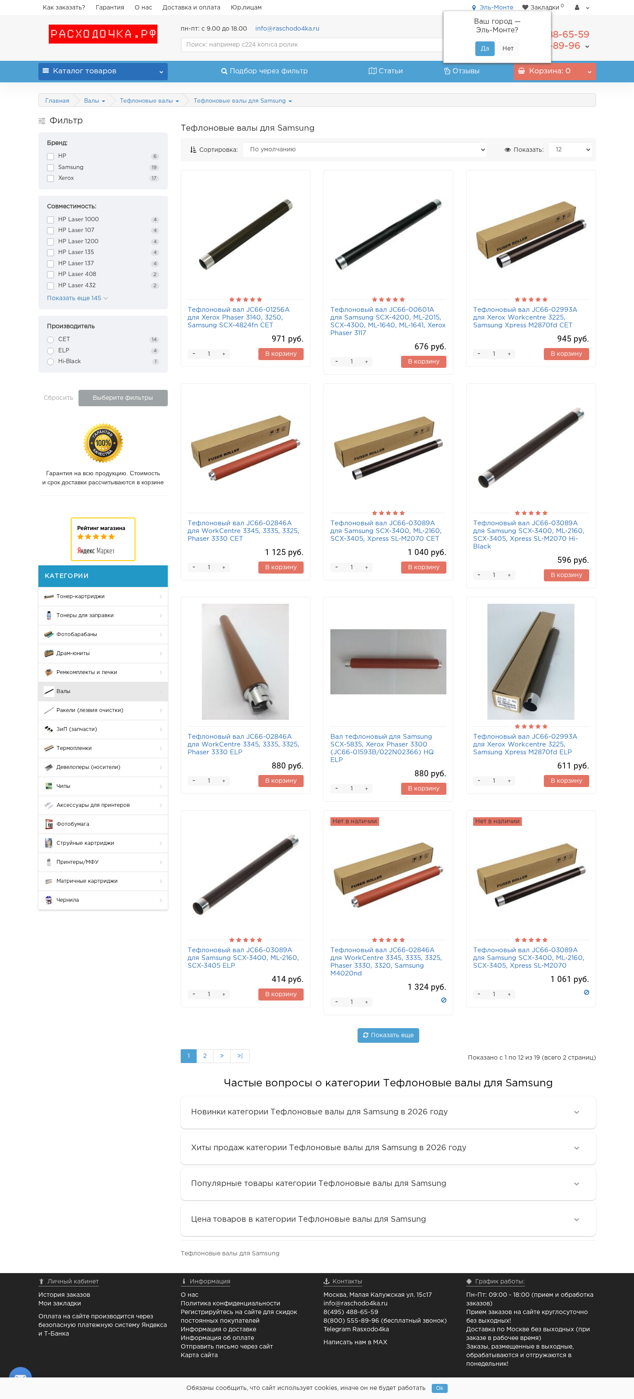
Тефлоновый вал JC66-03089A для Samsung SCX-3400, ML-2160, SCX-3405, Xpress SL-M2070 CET (386, 531)
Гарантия (110, 7)
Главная (57, 101)
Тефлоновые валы (147, 101)
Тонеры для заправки (85, 615)
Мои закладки (59, 1303)
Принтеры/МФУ (77, 862)
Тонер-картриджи (80, 596)
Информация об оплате (217, 1338)
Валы (92, 101)
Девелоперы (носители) (88, 767)
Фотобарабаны (76, 634)
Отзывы (466, 71)
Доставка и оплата (191, 7)
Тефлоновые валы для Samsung (241, 101)
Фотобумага (72, 824)
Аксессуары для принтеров (93, 805)
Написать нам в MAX (355, 1342)
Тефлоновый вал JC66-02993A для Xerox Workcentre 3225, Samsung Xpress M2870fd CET (525, 317)
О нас (143, 7)
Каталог (84, 71)
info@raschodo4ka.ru (287, 28)
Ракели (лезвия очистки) (89, 710)
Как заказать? (64, 7)
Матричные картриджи (87, 881)
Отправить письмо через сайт (227, 1346)
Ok (439, 1388)
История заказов (64, 1295)
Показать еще (392, 1035)
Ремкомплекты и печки (86, 672)
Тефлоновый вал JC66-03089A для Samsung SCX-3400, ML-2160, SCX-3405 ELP (243, 958)
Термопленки (74, 748)
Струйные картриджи (85, 843)
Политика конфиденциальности (230, 1303)
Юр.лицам (246, 7)
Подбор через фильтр (269, 71)
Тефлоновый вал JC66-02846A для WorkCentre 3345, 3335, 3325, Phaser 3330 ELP (243, 744)
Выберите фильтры (123, 398)
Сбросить (58, 398)
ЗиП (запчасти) (76, 729)
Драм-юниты (73, 653)
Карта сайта (199, 1355)
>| (240, 1056)
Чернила (67, 900)
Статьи (391, 71)
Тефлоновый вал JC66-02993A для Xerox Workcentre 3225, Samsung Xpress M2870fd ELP (525, 744)
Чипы (63, 786)
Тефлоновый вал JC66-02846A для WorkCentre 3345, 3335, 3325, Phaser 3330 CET (243, 531)
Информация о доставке (218, 1329)
